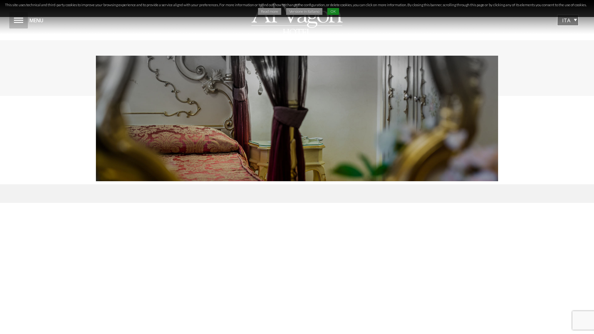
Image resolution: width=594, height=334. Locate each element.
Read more (269, 11)
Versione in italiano (304, 11)
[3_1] (297, 118)
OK (333, 11)
